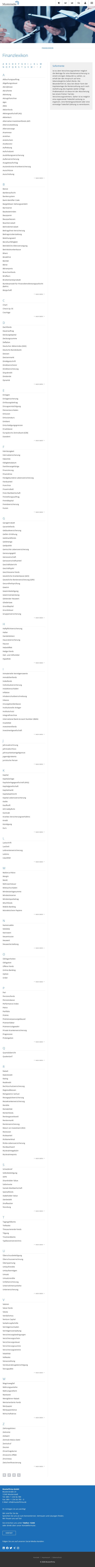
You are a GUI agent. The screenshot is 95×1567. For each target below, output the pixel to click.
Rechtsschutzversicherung (14, 1086)
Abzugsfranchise (10, 98)
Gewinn (6, 587)
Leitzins (6, 854)
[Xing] (14, 1548)
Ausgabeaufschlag (10, 163)
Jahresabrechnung (10, 745)
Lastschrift (7, 842)
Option (5, 974)
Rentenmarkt (8, 1120)
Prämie (6, 1015)
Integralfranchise (10, 715)
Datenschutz (57, 1557)
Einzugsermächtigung (12, 406)
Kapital (6, 775)
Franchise (7, 485)
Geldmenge (7, 542)
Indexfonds (7, 681)
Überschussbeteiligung (12, 1255)
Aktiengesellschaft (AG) (12, 113)
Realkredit (7, 1082)
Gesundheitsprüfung (11, 583)
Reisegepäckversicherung (13, 1097)
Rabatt (5, 1071)
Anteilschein (8, 140)
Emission (6, 414)
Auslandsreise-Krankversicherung (17, 166)
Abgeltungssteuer (10, 83)
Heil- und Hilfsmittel (11, 655)
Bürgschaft (7, 290)
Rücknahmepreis (10, 1154)
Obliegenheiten (9, 959)
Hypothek (7, 659)
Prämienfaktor (8, 1023)
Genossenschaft (9, 557)
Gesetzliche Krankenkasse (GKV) (16, 576)
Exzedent (6, 436)
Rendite (6, 1105)
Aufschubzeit (8, 151)
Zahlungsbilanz (9, 1428)
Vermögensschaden (11, 1327)
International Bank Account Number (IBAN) (20, 719)
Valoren (6, 1304)
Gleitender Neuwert (11, 598)
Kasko (5, 801)
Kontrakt (6, 813)
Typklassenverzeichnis (12, 1241)
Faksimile (6, 459)
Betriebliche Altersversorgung (15, 246)
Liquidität (7, 858)
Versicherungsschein (11, 1338)
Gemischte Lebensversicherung (16, 549)
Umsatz (6, 1274)
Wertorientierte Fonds (12, 1402)
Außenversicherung (11, 159)
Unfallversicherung (11, 1282)
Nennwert (7, 933)
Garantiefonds (9, 526)
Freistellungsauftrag (11, 497)
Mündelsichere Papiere (12, 910)
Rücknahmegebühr (11, 1150)
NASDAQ (6, 929)
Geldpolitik (7, 545)
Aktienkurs (7, 117)
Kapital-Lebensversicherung (14, 798)
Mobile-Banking (9, 907)
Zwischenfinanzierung (12, 1462)
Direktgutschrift (9, 361)
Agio (4, 102)
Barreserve (7, 208)
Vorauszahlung (9, 1361)
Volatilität (7, 1353)
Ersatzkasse (7, 429)
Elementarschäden (10, 410)
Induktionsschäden (11, 688)
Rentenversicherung (11, 1124)
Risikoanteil (7, 1135)
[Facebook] (7, 1548)
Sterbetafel (7, 1199)
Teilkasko (6, 1225)
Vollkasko (6, 1357)
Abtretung (7, 94)
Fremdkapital (8, 500)
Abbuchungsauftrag (11, 79)
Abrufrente (7, 91)
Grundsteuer (8, 610)
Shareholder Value (10, 1180)
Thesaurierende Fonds (12, 1229)
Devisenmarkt (8, 357)
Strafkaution (8, 1203)
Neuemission (8, 936)
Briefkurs (6, 276)
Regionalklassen (9, 1090)
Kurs (5, 828)
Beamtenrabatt (9, 223)
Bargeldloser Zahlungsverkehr (15, 204)
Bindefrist (7, 257)
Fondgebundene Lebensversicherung (18, 478)
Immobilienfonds (10, 677)
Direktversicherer (10, 365)
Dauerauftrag (8, 331)
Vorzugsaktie (8, 1369)
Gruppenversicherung (12, 614)
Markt (5, 880)
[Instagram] (18, 1548)
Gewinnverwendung (11, 595)
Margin (6, 876)
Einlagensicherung (10, 398)
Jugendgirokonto (9, 756)
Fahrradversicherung (11, 455)
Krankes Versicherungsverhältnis (16, 817)
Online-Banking (9, 970)
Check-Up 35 (8, 308)
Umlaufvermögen (10, 1270)
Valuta (5, 1312)
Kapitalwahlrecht (10, 794)
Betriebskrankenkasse (12, 249)
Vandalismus (8, 1315)
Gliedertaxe (7, 602)
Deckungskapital (9, 335)
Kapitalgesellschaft (10, 786)
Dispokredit (7, 372)
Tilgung (6, 1233)
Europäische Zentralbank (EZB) (15, 433)
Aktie (5, 106)
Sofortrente (7, 1184)
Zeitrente (6, 1432)
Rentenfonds (8, 1113)
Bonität (6, 261)
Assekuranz (7, 144)
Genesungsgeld (9, 553)
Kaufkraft (6, 805)
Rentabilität (7, 1109)
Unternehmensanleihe (12, 1286)
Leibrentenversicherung (13, 850)
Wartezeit (7, 1395)
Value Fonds (8, 1308)
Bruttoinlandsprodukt (12, 280)
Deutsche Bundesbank (12, 350)
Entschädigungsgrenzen (13, 425)
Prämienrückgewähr (11, 1026)
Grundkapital (8, 606)
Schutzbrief (7, 1169)
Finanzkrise (7, 474)
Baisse (5, 189)
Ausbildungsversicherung (13, 155)
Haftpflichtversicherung (12, 628)
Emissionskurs (9, 417)
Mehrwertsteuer (9, 884)
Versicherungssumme (12, 1346)
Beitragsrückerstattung (12, 234)
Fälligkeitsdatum (9, 463)
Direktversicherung (11, 369)
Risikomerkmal (9, 1139)
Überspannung (9, 1263)
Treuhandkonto (9, 1237)
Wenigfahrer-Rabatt (11, 1398)
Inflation (6, 692)
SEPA (5, 1177)
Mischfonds (7, 903)
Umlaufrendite (9, 1267)
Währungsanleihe (10, 1387)
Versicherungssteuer (11, 1342)
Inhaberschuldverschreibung (15, 696)
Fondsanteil (7, 481)
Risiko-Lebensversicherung (14, 1143)
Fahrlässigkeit (8, 451)
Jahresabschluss (9, 749)
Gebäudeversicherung (12, 530)
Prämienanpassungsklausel (14, 1019)
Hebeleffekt (7, 647)
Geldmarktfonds (9, 538)
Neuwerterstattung (11, 944)
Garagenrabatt (9, 523)
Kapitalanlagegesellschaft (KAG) (16, 782)
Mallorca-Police (9, 872)
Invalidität (7, 723)
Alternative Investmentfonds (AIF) (16, 121)
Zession (6, 1447)
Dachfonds (7, 327)
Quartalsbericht (9, 1052)
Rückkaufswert (9, 1147)
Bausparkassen (9, 219)
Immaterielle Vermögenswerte (15, 673)
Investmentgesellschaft (12, 730)
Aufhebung (7, 147)
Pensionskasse (9, 1000)
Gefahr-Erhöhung (10, 534)
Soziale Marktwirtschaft (12, 1188)
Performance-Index (11, 1004)
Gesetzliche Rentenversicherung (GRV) (18, 579)
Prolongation (8, 1038)
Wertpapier (7, 1406)
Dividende (7, 376)
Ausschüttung (8, 174)
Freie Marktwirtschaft (11, 493)
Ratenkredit (7, 1075)
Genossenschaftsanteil (12, 561)
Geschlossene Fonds (11, 572)
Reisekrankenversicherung (14, 1101)
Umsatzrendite (9, 1278)
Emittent (6, 421)
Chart (5, 305)
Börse (5, 265)
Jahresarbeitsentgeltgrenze (14, 752)
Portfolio (6, 1011)
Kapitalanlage (8, 779)
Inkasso (6, 700)
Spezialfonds (8, 1192)
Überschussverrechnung (13, 1259)
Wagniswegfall (9, 1383)
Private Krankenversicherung (15, 1030)
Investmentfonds (10, 726)
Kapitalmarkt (8, 790)
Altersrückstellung (10, 125)
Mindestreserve (9, 895)
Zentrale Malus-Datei (11, 1440)
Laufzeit (6, 846)
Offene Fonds (8, 966)
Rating (5, 1078)
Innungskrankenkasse (12, 704)
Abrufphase (7, 87)
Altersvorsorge (9, 128)
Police (5, 1007)
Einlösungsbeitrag (10, 402)
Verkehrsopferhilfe (10, 1323)
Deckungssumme (10, 338)
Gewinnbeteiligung (10, 591)
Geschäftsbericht (10, 564)
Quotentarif (7, 1056)
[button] (4, 1475)
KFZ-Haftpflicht (9, 809)
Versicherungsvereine (12, 1350)
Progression (7, 1034)
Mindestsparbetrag (11, 899)
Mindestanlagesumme (12, 891)
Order (5, 978)
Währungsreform (10, 1391)
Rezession (7, 1132)
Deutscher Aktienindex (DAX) (14, 346)
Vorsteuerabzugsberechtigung (15, 1365)
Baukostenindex (9, 211)
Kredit (5, 820)
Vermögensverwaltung (12, 1331)
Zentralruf (7, 1443)
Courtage (6, 312)
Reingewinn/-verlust (11, 1094)
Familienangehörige (11, 466)
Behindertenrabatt (10, 227)
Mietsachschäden (10, 888)
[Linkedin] (3, 1548)
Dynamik (6, 380)
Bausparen (7, 215)
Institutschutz (8, 711)
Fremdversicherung (11, 504)
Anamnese (7, 132)
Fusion (5, 508)
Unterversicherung (10, 1289)
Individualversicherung (12, 685)
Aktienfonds (8, 109)
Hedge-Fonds (8, 651)
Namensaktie (8, 925)
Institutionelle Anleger (12, 707)
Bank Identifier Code (11, 200)
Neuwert (6, 940)
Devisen (6, 354)
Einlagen (6, 395)
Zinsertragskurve (10, 1451)
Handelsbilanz (9, 636)
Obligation (7, 962)
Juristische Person (10, 760)
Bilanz (5, 253)
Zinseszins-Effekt (10, 1455)
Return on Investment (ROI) (14, 1128)
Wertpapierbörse (10, 1410)
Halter (5, 632)
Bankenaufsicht (9, 192)
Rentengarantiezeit (11, 1116)
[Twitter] (11, 1548)
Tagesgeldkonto (9, 1222)
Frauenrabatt (8, 489)
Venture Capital (9, 1319)
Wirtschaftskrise (9, 1413)
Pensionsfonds (9, 996)
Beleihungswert (9, 238)
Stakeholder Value (10, 1196)
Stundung (7, 1207)
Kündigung (7, 824)
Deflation (6, 342)
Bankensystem (9, 196)
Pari (4, 992)
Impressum (46, 1557)
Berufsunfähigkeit (10, 242)
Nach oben (39, 178)
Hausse (6, 644)
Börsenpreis (8, 268)
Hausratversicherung (11, 640)
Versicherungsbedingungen (14, 1334)
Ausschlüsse (8, 170)
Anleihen (6, 136)
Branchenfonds (9, 272)
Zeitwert (6, 1436)
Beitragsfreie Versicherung (14, 230)
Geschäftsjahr (8, 568)
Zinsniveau (7, 1459)
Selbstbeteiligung (10, 1173)
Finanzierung (8, 470)
